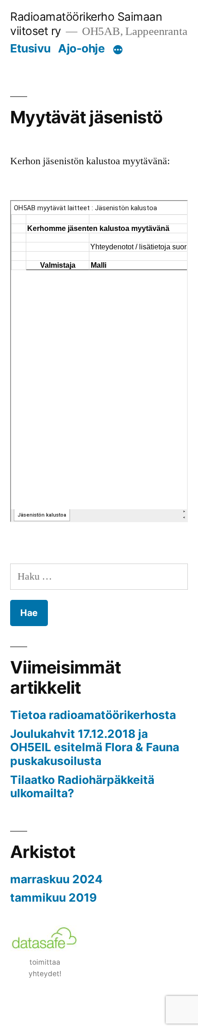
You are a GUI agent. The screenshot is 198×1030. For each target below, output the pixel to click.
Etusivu (30, 48)
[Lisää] (117, 50)
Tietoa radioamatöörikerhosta (93, 715)
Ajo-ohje (81, 48)
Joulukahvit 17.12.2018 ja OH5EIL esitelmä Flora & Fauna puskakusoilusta (94, 747)
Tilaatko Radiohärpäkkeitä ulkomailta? (82, 786)
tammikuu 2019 (53, 897)
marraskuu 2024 (56, 879)
